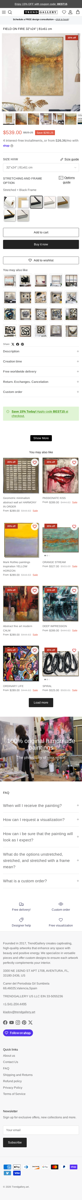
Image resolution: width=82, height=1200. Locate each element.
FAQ (6, 1068)
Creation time (12, 361)
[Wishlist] (64, 12)
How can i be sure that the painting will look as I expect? (38, 836)
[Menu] (4, 12)
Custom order (12, 391)
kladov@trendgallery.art (19, 1012)
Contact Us (10, 1062)
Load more (41, 702)
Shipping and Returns (18, 1074)
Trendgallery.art (20, 1186)
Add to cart (41, 232)
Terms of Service (14, 1093)
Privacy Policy (12, 1087)
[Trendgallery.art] (40, 12)
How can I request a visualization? (34, 819)
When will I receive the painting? (32, 805)
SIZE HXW (10, 159)
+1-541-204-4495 (15, 1004)
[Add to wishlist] (35, 462)
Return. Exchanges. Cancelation (25, 381)
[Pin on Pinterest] (22, 344)
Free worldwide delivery (19, 371)
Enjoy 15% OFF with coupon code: (36, 4)
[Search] (10, 12)
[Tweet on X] (12, 344)
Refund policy (12, 1081)
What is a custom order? (25, 881)
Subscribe (15, 1142)
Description (11, 351)
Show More (41, 438)
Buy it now (41, 244)
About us (9, 1055)
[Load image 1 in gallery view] (41, 72)
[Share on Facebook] (17, 344)
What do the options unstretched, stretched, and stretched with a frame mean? (36, 860)
